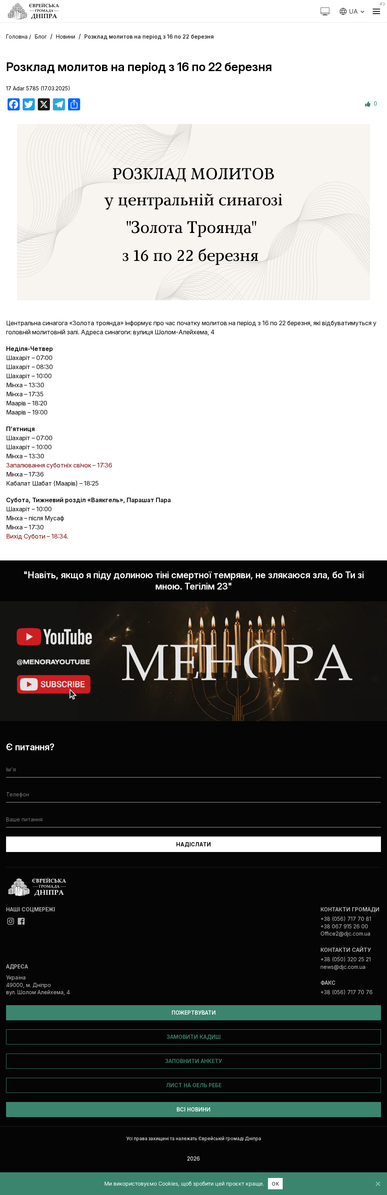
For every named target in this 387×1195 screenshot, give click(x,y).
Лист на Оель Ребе (193, 1085)
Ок (275, 1184)
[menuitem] (352, 11)
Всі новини (193, 1109)
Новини (65, 36)
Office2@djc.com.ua (345, 933)
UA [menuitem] (353, 11)
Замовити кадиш (194, 1037)
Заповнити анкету (193, 1061)
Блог (41, 36)
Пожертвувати (194, 1012)
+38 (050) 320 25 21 (345, 959)
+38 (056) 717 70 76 (346, 992)
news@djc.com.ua (342, 967)
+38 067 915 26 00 (344, 926)
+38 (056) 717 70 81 (345, 919)
